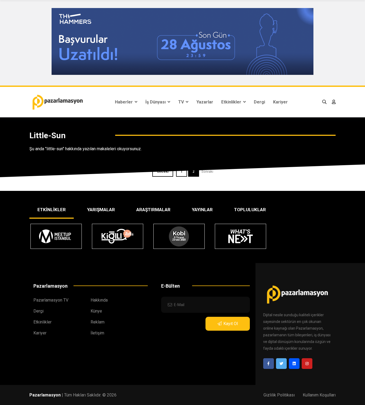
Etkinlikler (231, 102)
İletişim (97, 332)
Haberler (124, 102)
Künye (96, 311)
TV (181, 102)
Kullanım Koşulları (319, 395)
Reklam (97, 322)
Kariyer (280, 102)
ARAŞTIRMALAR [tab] (153, 209)
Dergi (259, 102)
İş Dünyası (156, 102)
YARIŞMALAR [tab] (101, 209)
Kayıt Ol (230, 323)
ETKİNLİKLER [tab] (51, 209)
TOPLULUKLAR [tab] (250, 209)
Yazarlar (204, 102)
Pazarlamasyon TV (50, 300)
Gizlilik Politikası (279, 395)
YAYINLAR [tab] (202, 209)
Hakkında (99, 300)
